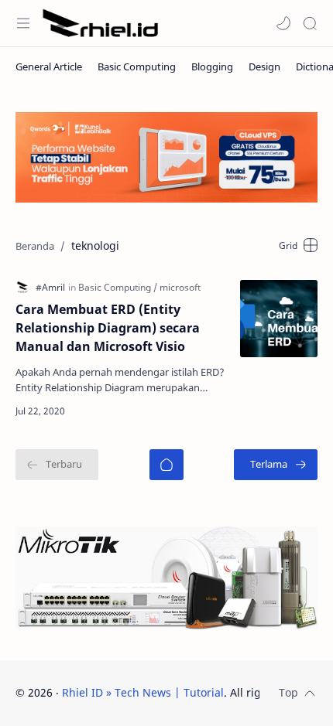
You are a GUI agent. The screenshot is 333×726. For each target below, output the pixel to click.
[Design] (264, 66)
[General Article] (48, 66)
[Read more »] (201, 411)
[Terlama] (276, 464)
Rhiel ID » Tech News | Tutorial (143, 692)
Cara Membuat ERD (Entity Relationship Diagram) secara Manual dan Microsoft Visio (107, 328)
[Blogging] (212, 66)
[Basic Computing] (137, 66)
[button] (283, 23)
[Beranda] (166, 464)
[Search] (309, 23)
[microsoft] (180, 287)
